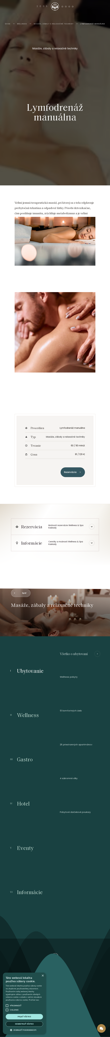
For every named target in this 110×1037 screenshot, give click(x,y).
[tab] (36, 670)
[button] (24, 1030)
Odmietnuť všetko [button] (24, 1024)
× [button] (43, 976)
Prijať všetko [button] (24, 1016)
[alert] (24, 1003)
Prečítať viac (34, 1000)
